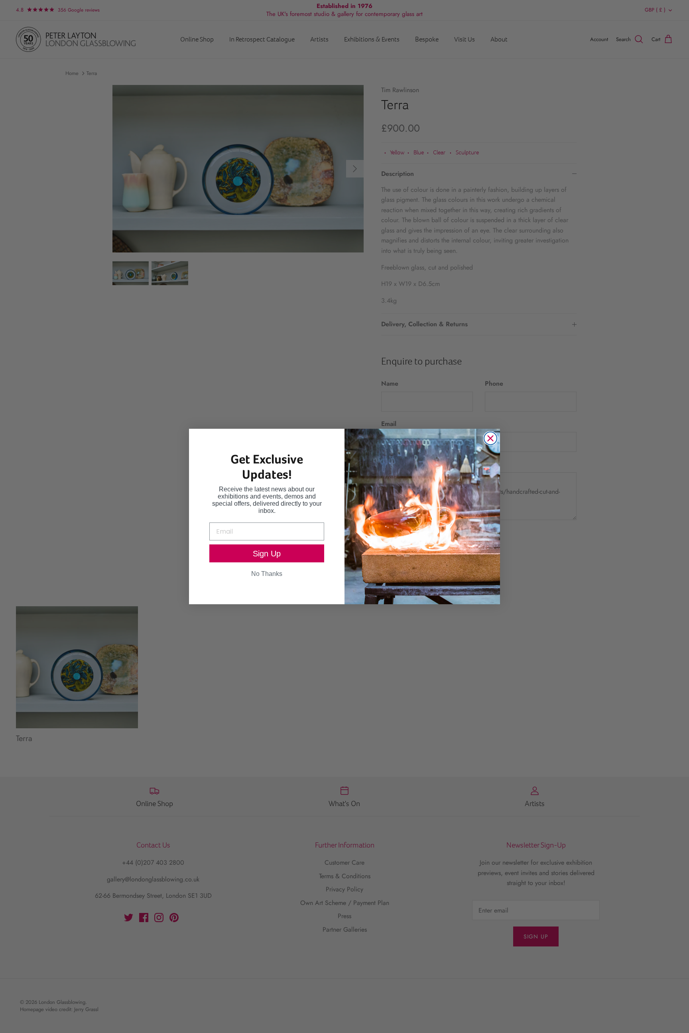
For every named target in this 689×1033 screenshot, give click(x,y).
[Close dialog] (490, 438)
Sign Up (267, 553)
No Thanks (266, 573)
